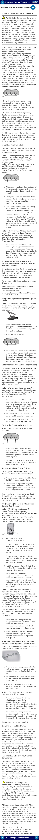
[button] (2, 2)
